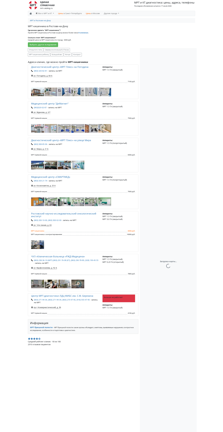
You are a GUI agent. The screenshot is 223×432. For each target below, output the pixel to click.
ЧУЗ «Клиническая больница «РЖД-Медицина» (58, 256)
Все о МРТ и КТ (45, 13)
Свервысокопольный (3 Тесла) (57, 50)
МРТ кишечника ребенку (39, 54)
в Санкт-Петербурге (70, 13)
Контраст (77, 54)
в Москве (93, 13)
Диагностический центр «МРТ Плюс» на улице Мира (61, 140)
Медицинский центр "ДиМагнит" (50, 103)
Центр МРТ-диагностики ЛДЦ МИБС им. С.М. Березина (62, 295)
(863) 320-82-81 (40, 71)
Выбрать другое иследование (43, 44)
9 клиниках (83, 33)
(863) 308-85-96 (40, 144)
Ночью (67, 54)
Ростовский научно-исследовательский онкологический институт (63, 215)
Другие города (111, 13)
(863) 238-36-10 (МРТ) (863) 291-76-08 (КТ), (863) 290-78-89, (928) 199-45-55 (66, 260)
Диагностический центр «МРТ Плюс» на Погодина (59, 66)
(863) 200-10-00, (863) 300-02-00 (47, 220)
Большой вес (57, 54)
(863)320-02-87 (40, 107)
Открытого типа (35, 50)
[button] (37, 92)
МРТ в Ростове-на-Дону (40, 20)
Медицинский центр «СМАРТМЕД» (50, 176)
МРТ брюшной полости (41, 327)
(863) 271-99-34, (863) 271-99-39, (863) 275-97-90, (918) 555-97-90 (62, 300)
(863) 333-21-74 (40, 180)
